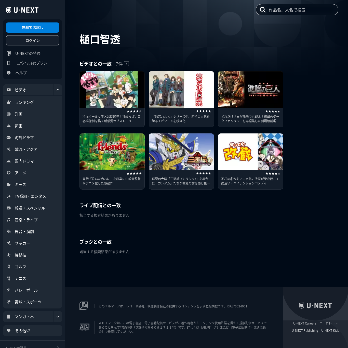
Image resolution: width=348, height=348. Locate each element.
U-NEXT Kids (330, 330)
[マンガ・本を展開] (57, 316)
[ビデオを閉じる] (57, 89)
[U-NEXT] (22, 10)
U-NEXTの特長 (28, 53)
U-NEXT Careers (304, 323)
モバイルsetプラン (31, 63)
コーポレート (328, 323)
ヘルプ (21, 72)
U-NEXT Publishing (305, 330)
